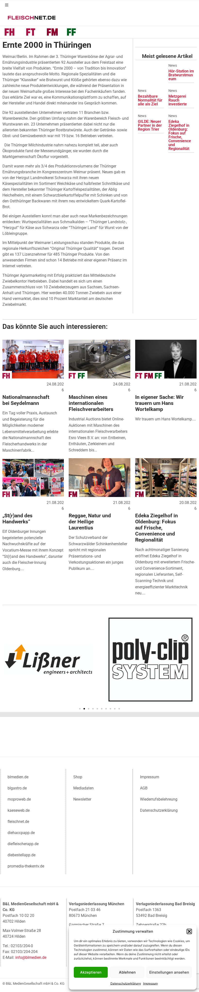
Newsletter (82, 799)
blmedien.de (18, 777)
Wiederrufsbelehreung (158, 799)
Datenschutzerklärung (125, 983)
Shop (77, 777)
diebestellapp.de (21, 855)
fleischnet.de (18, 821)
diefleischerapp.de (23, 844)
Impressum (150, 983)
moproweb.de (19, 799)
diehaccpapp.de (21, 832)
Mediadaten (83, 788)
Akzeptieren (90, 972)
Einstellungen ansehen (169, 972)
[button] (189, 931)
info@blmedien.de (30, 957)
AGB (144, 788)
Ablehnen (127, 972)
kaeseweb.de (19, 810)
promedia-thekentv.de (26, 866)
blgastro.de (17, 788)
